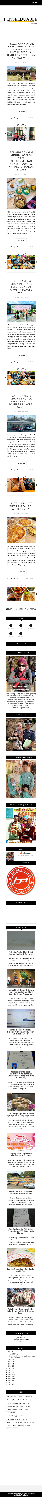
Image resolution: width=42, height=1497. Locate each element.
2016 (10, 1378)
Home (21, 609)
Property (24, 1419)
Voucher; (20, 1425)
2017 (10, 1376)
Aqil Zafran (14, 1397)
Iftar (18, 1406)
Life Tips (26, 1409)
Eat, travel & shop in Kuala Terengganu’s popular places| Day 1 (21, 401)
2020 (10, 1370)
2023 (10, 1364)
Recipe (20, 1422)
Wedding (27, 1425)
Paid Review (10, 1419)
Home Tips (26, 1403)
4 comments (30, 361)
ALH (8, 1397)
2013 (10, 1385)
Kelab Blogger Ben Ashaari (14, 1409)
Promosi (17, 1419)
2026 (10, 1352)
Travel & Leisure (11, 1425)
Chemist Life (29, 1397)
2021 (10, 1368)
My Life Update (11, 1413)
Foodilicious (26, 1400)
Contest (9, 1400)
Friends (9, 1403)
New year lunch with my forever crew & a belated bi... (22, 1357)
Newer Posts (12, 609)
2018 (10, 1374)
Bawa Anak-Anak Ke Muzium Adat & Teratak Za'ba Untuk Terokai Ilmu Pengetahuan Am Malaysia (21, 51)
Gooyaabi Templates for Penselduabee (24, 1494)
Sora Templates (17, 1494)
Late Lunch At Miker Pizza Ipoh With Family (21, 506)
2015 (10, 1380)
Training (32, 1422)
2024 (10, 1362)
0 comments (30, 117)
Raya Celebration (12, 1422)
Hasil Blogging (17, 1403)
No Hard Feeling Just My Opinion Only (17, 1416)
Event (14, 1400)
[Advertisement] (21, 1452)
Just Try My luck (25, 1406)
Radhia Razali (26, 853)
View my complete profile (25, 856)
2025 (10, 1360)
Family (20, 1400)
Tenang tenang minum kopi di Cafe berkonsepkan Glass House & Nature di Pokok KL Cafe (21, 161)
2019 (10, 1372)
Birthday (21, 1397)
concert (15, 1429)
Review (26, 1422)
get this (21, 1341)
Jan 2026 (13, 1354)
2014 (10, 1383)
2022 (10, 1366)
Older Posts (30, 609)
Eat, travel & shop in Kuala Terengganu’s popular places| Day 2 (21, 286)
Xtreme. (9, 1429)
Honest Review (11, 1406)
